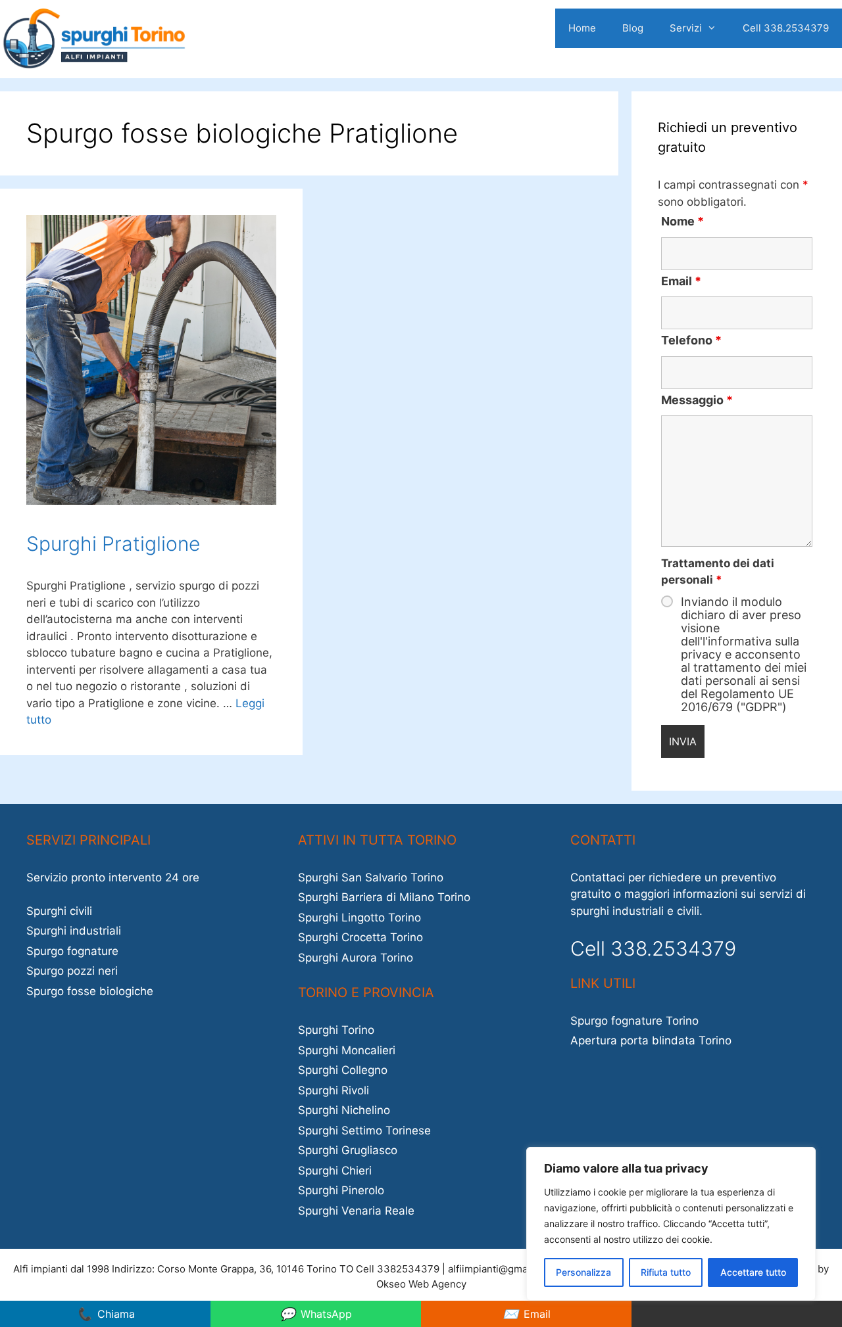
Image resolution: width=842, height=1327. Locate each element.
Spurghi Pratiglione (113, 543)
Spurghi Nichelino (344, 1110)
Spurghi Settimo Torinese (364, 1130)
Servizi (686, 28)
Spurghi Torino (336, 1029)
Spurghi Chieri (335, 1170)
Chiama (105, 1314)
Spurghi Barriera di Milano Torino (384, 897)
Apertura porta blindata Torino (650, 1040)
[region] (671, 1224)
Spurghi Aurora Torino (355, 957)
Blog (632, 28)
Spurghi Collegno (342, 1070)
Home (582, 28)
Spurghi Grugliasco (347, 1150)
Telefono (691, 340)
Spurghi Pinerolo (341, 1190)
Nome (682, 221)
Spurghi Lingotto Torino (359, 917)
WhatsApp (316, 1314)
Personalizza (583, 1272)
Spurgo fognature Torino (634, 1020)
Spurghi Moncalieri (346, 1050)
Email (681, 281)
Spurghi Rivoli (333, 1090)
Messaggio (697, 400)
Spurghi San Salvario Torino (370, 877)
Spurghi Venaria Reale (356, 1210)
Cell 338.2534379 (786, 28)
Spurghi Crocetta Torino (360, 937)
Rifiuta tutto (666, 1272)
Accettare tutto (753, 1272)
